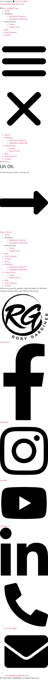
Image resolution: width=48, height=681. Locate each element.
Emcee (12, 24)
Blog (6, 30)
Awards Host (14, 27)
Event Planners (10, 32)
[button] (24, 85)
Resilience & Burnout (17, 16)
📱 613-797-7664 (20, 1)
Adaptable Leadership (18, 19)
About (7, 11)
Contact (7, 35)
